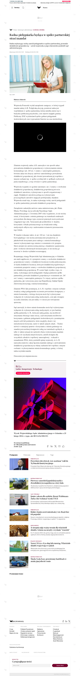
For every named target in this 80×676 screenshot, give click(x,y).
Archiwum (40, 635)
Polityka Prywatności (27, 629)
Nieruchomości (35, 525)
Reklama (40, 629)
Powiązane (14, 455)
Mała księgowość (58, 635)
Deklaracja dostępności (28, 637)
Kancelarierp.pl (57, 637)
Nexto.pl (55, 633)
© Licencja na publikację (21, 443)
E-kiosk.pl (56, 629)
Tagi (51, 455)
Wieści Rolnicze (58, 639)
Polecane (27, 455)
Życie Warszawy (58, 641)
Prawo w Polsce (35, 458)
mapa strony (13, 652)
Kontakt (12, 631)
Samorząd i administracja (25, 30)
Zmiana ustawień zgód (28, 631)
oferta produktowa (39, 652)
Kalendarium (25, 652)
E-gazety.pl (56, 631)
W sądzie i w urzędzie (36, 541)
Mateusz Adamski (20, 99)
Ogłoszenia (40, 631)
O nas (11, 629)
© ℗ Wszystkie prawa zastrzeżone (25, 445)
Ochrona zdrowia (38, 30)
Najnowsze (40, 455)
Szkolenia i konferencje (17, 647)
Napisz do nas (14, 633)
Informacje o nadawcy (27, 635)
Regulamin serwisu (26, 633)
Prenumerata (41, 633)
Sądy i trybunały (35, 494)
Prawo (45, 8)
